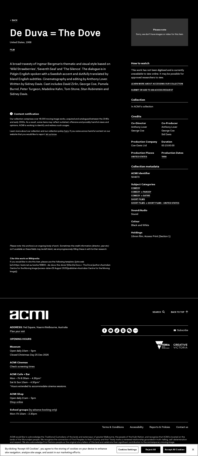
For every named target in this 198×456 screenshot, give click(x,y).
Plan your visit (17, 331)
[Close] (193, 449)
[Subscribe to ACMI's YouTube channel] (110, 330)
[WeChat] (129, 330)
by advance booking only (42, 410)
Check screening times (22, 366)
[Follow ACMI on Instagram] (123, 330)
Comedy (135, 188)
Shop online (16, 402)
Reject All (151, 450)
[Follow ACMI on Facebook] (104, 330)
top (177, 312)
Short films (138, 199)
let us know (51, 134)
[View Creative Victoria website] (171, 346)
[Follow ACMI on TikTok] (116, 330)
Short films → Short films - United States (155, 202)
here (66, 131)
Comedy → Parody (141, 191)
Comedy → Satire (140, 195)
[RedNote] (135, 330)
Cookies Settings (127, 450)
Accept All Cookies (175, 450)
